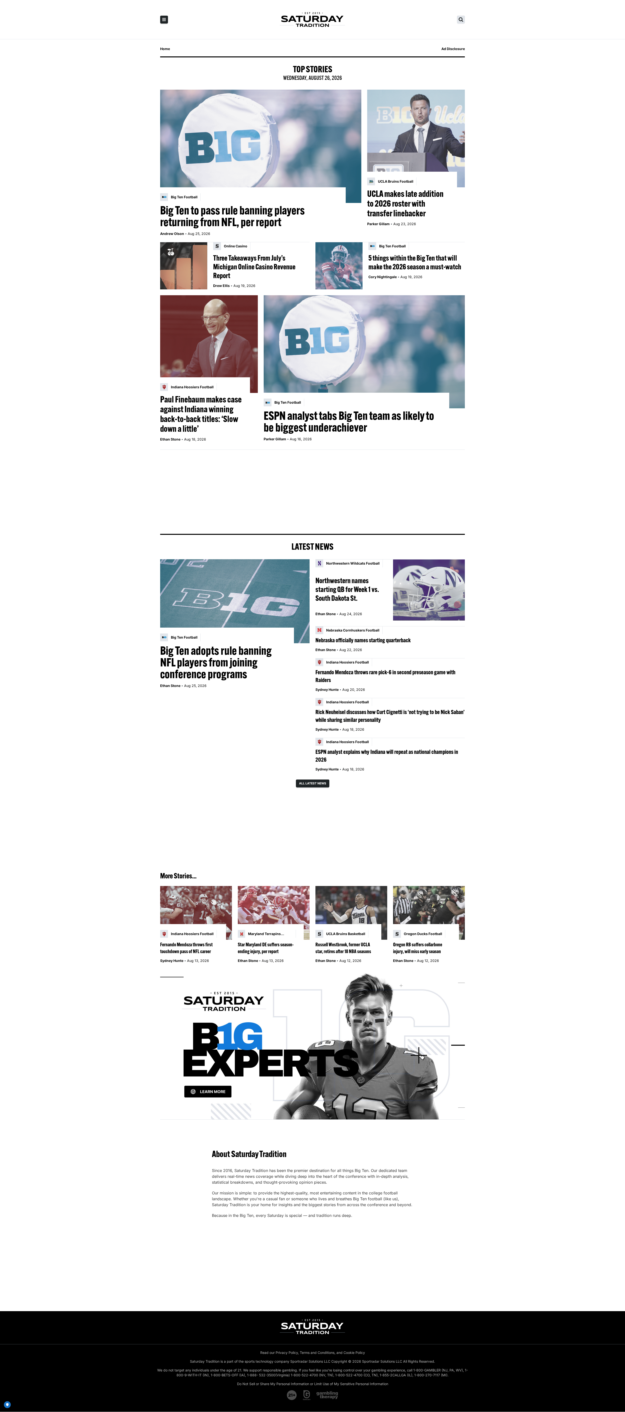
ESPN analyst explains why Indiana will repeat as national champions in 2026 (386, 755)
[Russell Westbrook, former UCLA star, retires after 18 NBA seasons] (351, 913)
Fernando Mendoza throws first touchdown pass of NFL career (186, 947)
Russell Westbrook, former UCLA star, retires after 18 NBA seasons (343, 947)
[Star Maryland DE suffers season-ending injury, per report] (274, 913)
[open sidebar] (164, 19)
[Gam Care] (307, 1395)
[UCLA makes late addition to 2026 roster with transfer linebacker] (416, 138)
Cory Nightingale (382, 277)
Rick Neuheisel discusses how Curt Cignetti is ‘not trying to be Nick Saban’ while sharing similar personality (390, 715)
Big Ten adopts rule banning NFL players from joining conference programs (216, 662)
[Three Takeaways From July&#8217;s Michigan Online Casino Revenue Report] (183, 265)
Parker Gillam (378, 224)
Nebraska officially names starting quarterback (363, 640)
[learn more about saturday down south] (312, 1045)
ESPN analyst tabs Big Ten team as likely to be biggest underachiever (349, 421)
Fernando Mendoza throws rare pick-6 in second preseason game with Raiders (385, 676)
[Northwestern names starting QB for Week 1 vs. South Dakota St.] (429, 589)
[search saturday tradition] (461, 19)
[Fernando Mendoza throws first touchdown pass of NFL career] (196, 913)
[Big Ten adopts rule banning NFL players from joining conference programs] (235, 601)
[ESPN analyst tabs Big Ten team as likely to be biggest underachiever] (364, 352)
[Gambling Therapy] (327, 1395)
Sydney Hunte (327, 689)
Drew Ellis (221, 286)
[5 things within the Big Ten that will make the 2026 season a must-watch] (339, 265)
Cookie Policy (354, 1352)
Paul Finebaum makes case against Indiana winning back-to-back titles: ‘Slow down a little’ (201, 413)
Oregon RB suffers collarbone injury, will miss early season (417, 947)
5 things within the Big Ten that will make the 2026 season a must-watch (414, 262)
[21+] (292, 1395)
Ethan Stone (170, 439)
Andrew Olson (172, 234)
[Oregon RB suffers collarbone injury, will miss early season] (429, 913)
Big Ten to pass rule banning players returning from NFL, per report (232, 216)
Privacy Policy (287, 1352)
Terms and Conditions (317, 1352)
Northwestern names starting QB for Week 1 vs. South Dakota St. (347, 589)
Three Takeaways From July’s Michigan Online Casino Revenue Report (254, 266)
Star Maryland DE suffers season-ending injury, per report (266, 947)
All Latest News (312, 783)
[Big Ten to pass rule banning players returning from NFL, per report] (260, 146)
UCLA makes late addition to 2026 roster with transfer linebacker (405, 203)
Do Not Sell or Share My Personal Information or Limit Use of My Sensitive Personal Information (312, 1384)
